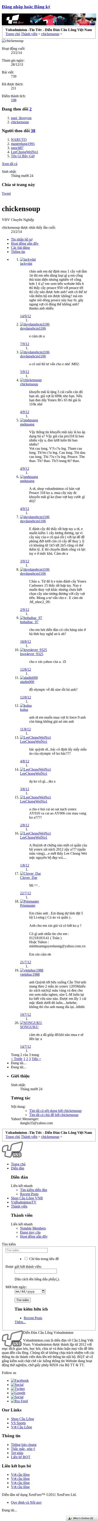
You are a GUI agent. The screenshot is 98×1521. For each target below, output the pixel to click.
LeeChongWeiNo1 (33, 741)
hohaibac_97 (29, 622)
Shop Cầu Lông (22, 1419)
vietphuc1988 (30, 974)
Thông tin (18, 252)
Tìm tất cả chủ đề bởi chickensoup (53, 1115)
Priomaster (27, 905)
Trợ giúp (17, 1453)
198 (13, 100)
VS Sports (18, 1423)
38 (33, 130)
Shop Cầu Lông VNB (27, 1198)
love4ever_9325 (31, 654)
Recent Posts (29, 1194)
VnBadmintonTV (23, 1202)
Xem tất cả (9, 164)
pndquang (27, 424)
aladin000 (27, 682)
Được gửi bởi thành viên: (23, 1267)
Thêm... (20, 1322)
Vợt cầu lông (20, 1474)
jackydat (26, 263)
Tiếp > (36, 1059)
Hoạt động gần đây (25, 243)
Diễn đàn (17, 1168)
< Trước (17, 1059)
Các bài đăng (20, 248)
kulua (24, 710)
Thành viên (19, 1206)
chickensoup (29, 384)
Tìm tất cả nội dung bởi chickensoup (55, 1111)
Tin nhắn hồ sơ (21, 239)
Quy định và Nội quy (26, 1502)
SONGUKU (29, 1027)
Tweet (6, 193)
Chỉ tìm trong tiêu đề (43, 1259)
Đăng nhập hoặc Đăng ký (26, 6)
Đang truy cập (30, 1232)
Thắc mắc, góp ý (23, 1449)
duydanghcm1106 (33, 328)
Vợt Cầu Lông (21, 1427)
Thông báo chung (23, 1445)
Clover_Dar (28, 878)
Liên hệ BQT (20, 1457)
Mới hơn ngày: (16, 1287)
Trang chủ (18, 1164)
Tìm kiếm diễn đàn (33, 1190)
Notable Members (33, 1228)
